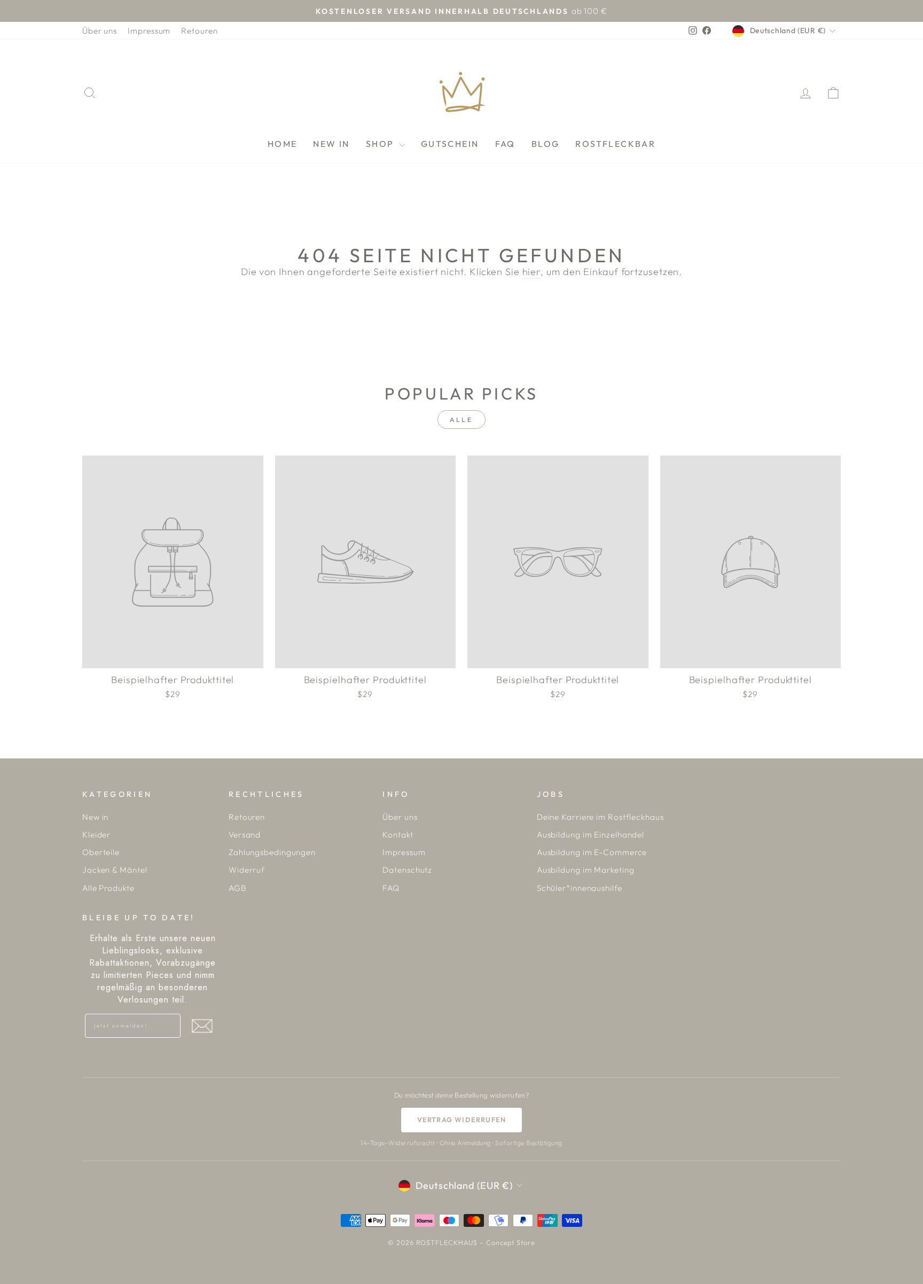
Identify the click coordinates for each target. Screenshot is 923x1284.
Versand (245, 834)
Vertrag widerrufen (461, 1119)
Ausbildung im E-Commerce (592, 852)
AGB (238, 888)
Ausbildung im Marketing (586, 870)
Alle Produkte (108, 888)
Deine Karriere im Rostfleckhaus (600, 817)
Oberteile (101, 852)
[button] (202, 1026)
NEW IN (331, 143)
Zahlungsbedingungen (272, 852)
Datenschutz (407, 870)
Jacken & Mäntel (114, 870)
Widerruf (247, 870)
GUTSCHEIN (450, 143)
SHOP (381, 143)
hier (531, 271)
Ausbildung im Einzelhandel (590, 834)
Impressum (149, 31)
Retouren (199, 31)
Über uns (99, 31)
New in (95, 817)
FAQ (505, 143)
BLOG (545, 143)
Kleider (96, 834)
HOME (283, 143)
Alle (461, 420)
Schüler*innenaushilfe (579, 888)
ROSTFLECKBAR (615, 143)
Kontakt (397, 834)
